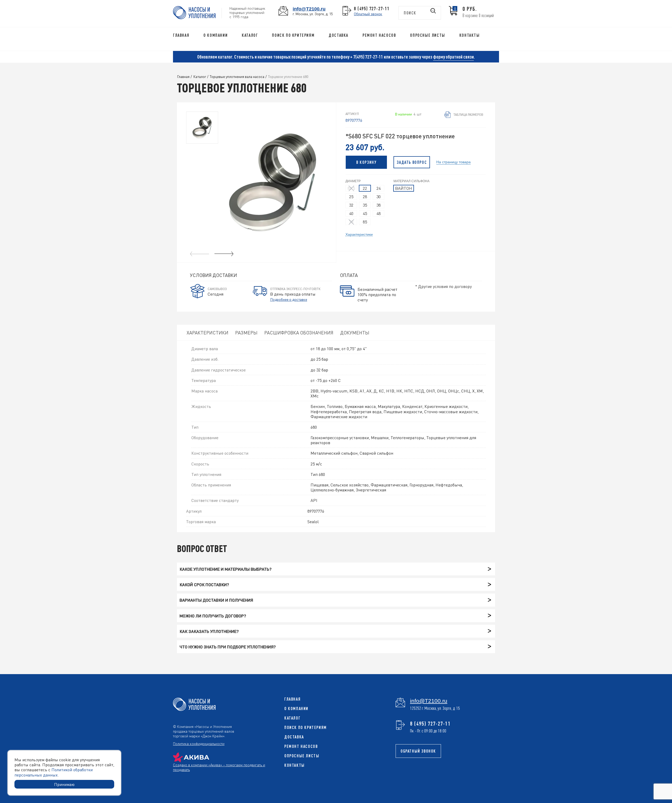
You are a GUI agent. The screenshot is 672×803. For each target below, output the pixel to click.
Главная (181, 35)
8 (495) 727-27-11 (372, 8)
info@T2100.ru (309, 9)
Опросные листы (427, 35)
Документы (354, 332)
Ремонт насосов (379, 35)
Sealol (313, 521)
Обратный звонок (368, 13)
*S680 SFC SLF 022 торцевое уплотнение (400, 136)
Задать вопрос (412, 162)
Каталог (250, 35)
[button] (223, 253)
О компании (215, 35)
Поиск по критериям (293, 35)
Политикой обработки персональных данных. (53, 772)
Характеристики (359, 234)
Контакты (469, 35)
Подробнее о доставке (288, 299)
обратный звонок (418, 751)
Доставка (338, 35)
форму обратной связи (453, 57)
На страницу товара (453, 161)
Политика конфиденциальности (198, 743)
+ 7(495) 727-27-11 (366, 57)
